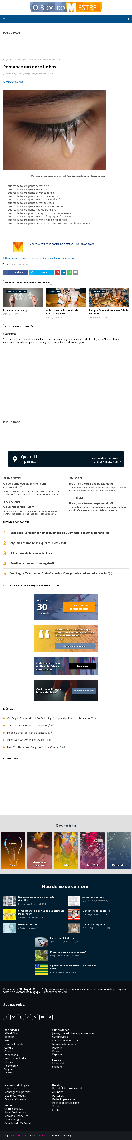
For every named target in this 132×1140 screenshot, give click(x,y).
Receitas (9, 1037)
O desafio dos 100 (27, 924)
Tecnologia (11, 1065)
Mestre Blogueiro (13, 73)
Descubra (82, 666)
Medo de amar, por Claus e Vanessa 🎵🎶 (30, 732)
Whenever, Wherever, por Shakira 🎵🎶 (29, 739)
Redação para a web (64, 1099)
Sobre (56, 1106)
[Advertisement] (66, 47)
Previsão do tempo (15, 1112)
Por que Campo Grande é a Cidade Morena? (108, 312)
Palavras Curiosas (15, 1099)
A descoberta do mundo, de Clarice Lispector (62, 312)
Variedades (11, 1055)
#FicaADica (11, 1033)
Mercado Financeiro (16, 1116)
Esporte (57, 1054)
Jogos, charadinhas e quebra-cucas (73, 1033)
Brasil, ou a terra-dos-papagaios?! (91, 483)
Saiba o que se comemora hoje (79, 607)
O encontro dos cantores (96, 910)
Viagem (8, 1069)
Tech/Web (93, 865)
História (57, 1047)
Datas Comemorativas (65, 1040)
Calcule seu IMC (13, 1108)
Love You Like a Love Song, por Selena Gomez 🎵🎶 (36, 747)
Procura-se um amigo (15, 310)
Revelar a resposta (84, 690)
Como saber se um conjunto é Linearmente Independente (41, 912)
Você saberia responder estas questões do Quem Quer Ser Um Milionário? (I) (59, 533)
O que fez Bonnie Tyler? (18, 507)
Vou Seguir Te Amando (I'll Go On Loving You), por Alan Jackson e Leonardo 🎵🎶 (62, 573)
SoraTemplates (20, 1135)
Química (57, 1067)
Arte (66, 865)
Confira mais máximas (75, 645)
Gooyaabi (45, 1135)
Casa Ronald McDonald (18, 1123)
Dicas (13, 865)
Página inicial (9, 59)
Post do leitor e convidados (68, 1088)
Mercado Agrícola (14, 1119)
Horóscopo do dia (15, 1058)
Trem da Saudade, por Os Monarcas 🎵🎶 (30, 725)
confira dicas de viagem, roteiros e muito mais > (106, 459)
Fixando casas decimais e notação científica (36, 899)
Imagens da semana (64, 1044)
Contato (57, 1110)
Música (8, 1062)
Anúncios (57, 1092)
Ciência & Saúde (13, 1044)
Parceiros (58, 1095)
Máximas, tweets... (15, 1095)
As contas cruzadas (93, 897)
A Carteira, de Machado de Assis (31, 553)
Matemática (119, 865)
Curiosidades (60, 1037)
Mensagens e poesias (26, 59)
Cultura (8, 1047)
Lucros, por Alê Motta (62, 938)
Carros (8, 1073)
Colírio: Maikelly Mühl (93, 924)
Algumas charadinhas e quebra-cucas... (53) (38, 543)
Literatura (10, 1088)
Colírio (8, 1051)
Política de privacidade (65, 1103)
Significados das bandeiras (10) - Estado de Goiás (73, 967)
